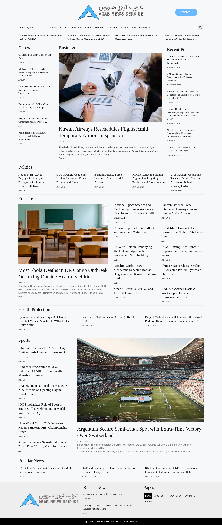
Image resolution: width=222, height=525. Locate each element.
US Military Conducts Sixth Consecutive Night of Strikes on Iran (182, 232)
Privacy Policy (174, 496)
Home (148, 496)
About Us (158, 496)
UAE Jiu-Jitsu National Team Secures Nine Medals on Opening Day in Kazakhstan (43, 390)
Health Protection (81, 28)
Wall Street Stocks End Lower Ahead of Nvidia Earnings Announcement (32, 136)
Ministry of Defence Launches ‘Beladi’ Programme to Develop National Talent (33, 72)
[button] (200, 27)
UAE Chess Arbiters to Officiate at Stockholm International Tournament (34, 89)
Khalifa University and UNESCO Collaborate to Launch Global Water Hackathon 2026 (183, 94)
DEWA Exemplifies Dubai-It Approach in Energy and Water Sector (181, 251)
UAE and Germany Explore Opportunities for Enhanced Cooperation (180, 77)
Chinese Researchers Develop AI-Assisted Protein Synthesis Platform (181, 270)
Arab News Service (109, 521)
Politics (113, 28)
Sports (124, 28)
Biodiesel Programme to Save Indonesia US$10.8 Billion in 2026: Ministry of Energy (41, 371)
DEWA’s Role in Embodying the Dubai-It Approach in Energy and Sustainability (133, 251)
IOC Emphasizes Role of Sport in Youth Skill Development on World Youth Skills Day (41, 409)
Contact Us (190, 496)
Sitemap (149, 502)
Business (64, 28)
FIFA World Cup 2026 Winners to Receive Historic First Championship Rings (42, 427)
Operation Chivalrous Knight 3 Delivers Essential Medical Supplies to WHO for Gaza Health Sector (45, 320)
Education (100, 28)
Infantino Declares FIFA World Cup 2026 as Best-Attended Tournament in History (43, 352)
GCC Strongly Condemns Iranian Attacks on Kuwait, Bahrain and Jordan (72, 178)
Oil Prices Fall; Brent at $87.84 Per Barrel (102, 494)
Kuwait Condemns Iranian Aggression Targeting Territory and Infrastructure (148, 178)
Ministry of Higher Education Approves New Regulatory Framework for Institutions (180, 133)
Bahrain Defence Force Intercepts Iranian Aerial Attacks (108, 178)
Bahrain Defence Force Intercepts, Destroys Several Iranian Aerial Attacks (180, 209)
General (52, 28)
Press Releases (139, 28)
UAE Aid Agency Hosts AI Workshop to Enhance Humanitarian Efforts (178, 293)
